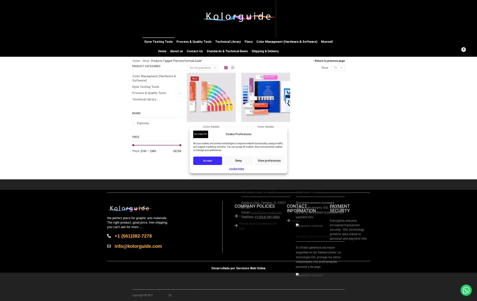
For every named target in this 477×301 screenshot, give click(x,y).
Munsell (327, 41)
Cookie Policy (236, 168)
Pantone (143, 123)
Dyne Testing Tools (158, 41)
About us (176, 51)
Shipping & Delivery (265, 51)
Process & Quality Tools (193, 41)
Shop (146, 60)
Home (162, 51)
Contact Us (195, 51)
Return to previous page (330, 60)
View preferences (269, 160)
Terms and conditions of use (257, 226)
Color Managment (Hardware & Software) (286, 41)
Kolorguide (161, 295)
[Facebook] (335, 295)
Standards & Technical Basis (227, 51)
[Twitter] (343, 295)
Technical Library (228, 41)
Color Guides (211, 126)
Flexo (249, 41)
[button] (466, 290)
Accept (207, 160)
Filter (177, 151)
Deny (238, 160)
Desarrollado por (223, 268)
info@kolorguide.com (266, 212)
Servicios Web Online (251, 268)
